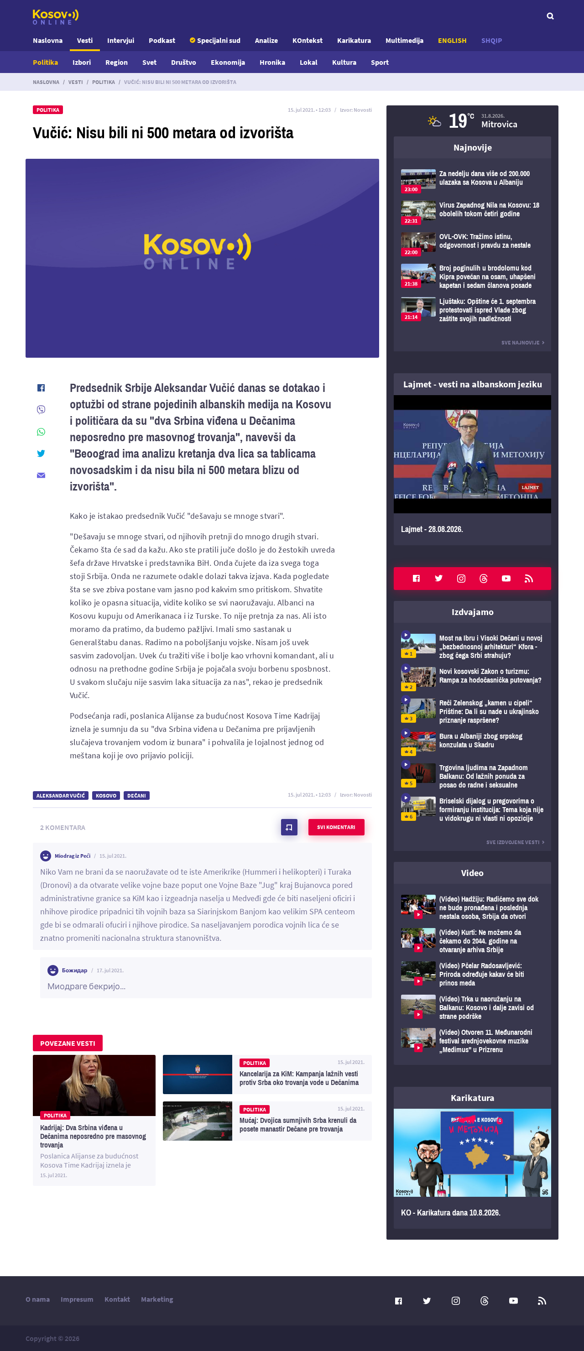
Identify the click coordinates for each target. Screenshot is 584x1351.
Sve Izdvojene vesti (513, 842)
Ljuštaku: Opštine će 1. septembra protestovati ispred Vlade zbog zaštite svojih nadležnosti (472, 310)
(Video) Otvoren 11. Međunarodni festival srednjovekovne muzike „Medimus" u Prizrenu (472, 1041)
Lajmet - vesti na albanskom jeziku (472, 384)
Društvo (183, 62)
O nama (38, 1299)
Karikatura (354, 40)
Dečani (136, 795)
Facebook (416, 578)
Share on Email (41, 475)
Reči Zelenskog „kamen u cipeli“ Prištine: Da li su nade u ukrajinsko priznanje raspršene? (472, 712)
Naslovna (48, 40)
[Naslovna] (55, 17)
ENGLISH (452, 40)
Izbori (82, 62)
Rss (529, 578)
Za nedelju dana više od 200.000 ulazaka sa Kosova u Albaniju (472, 181)
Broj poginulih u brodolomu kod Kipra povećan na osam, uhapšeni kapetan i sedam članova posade (472, 277)
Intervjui (120, 40)
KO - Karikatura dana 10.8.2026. (472, 1169)
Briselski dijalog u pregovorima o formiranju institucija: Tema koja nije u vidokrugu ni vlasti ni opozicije (472, 810)
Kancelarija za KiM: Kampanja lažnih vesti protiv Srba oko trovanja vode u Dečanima (267, 1074)
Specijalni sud (218, 40)
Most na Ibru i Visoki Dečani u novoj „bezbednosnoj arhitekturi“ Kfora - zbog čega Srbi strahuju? (472, 647)
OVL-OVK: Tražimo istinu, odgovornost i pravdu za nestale (472, 244)
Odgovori (347, 898)
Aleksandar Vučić (60, 795)
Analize (266, 40)
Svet (149, 62)
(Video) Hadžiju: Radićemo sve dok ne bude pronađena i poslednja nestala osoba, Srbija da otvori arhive (472, 908)
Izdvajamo (473, 611)
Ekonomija (228, 62)
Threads (483, 578)
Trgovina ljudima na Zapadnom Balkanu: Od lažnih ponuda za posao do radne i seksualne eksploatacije (472, 776)
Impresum (77, 1299)
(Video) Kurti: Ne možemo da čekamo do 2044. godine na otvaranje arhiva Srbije (472, 941)
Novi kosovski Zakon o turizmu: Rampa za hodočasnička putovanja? (472, 679)
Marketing (157, 1299)
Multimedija (404, 40)
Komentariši (289, 827)
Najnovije (473, 147)
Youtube (506, 578)
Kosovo (106, 795)
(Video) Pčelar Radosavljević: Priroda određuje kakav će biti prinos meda (472, 974)
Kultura (344, 62)
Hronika (272, 62)
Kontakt (117, 1299)
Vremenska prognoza (472, 121)
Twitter (439, 578)
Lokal (309, 62)
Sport (380, 62)
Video (472, 872)
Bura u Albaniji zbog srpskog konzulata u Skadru (472, 744)
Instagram (461, 578)
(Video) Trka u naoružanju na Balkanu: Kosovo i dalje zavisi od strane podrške (472, 1008)
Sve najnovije (520, 342)
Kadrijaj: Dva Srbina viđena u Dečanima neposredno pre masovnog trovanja (94, 1120)
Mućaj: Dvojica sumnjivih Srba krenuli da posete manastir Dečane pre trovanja (267, 1121)
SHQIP (491, 40)
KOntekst (307, 40)
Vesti (85, 40)
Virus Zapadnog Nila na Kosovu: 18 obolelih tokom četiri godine (472, 213)
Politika (45, 62)
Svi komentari (336, 827)
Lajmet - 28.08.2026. (472, 470)
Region (116, 62)
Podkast (162, 40)
